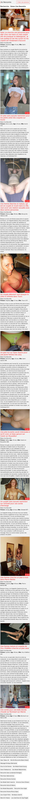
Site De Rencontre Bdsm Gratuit (19, 760)
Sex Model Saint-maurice (7, 782)
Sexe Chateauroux (5, 769)
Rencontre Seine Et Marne (7, 785)
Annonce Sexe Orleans (22, 782)
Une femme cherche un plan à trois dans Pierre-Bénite (14, 578)
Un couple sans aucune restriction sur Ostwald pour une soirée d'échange (13, 504)
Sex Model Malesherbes (19, 769)
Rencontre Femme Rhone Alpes (9, 791)
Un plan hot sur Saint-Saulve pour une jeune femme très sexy (13, 354)
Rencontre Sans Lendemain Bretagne (11, 772)
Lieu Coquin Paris (5, 794)
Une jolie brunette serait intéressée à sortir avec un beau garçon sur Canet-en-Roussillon (15, 434)
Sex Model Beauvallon (6, 788)
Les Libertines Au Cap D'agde (19, 798)
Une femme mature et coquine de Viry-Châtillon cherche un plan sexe (14, 647)
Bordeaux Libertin (17, 794)
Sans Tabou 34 (4, 760)
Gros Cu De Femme (6, 766)
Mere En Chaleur (5, 798)
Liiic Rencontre (5, 2)
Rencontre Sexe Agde (20, 788)
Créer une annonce (23, 2)
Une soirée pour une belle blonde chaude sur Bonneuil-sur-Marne (13, 711)
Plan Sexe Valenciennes (7, 776)
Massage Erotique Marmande (8, 763)
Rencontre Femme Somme (8, 779)
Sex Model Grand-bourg (20, 766)
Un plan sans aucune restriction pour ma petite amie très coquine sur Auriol (15, 118)
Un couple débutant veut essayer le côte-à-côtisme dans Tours (14, 295)
